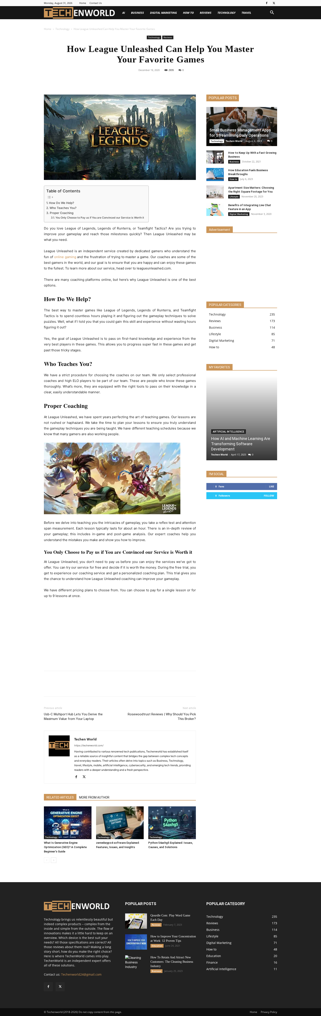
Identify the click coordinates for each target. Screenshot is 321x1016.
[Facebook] (266, 3)
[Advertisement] (120, 635)
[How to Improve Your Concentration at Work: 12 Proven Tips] (136, 942)
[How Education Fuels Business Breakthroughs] (215, 174)
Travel (246, 13)
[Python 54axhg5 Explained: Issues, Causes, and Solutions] (172, 822)
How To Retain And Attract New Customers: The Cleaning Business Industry (171, 962)
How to (188, 13)
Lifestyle (234, 196)
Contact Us (96, 3)
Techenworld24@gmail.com (81, 974)
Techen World (85, 739)
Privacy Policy (269, 1012)
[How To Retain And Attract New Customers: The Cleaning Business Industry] (136, 963)
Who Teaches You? (63, 208)
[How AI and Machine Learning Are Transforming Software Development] (241, 418)
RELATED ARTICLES (60, 797)
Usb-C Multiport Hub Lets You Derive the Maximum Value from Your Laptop (73, 716)
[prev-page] (46, 860)
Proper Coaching (61, 213)
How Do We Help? (61, 203)
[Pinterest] (165, 80)
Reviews (205, 13)
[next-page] (53, 860)
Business (137, 13)
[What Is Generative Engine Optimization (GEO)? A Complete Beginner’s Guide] (67, 822)
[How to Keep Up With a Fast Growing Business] (215, 157)
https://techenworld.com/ (89, 745)
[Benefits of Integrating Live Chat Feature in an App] (215, 209)
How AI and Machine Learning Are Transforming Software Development (240, 443)
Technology (226, 13)
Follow (269, 495)
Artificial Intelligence (228, 431)
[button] (272, 13)
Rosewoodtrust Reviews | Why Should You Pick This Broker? (162, 716)
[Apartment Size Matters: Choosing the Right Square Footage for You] (215, 191)
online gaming (65, 257)
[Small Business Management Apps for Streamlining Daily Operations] (241, 126)
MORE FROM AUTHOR (94, 797)
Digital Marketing (163, 13)
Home (82, 3)
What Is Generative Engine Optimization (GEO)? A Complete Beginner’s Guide (65, 847)
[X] (274, 3)
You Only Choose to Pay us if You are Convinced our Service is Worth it (99, 217)
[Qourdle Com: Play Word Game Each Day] (136, 921)
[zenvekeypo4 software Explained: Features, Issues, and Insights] (120, 822)
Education (157, 945)
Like (271, 486)
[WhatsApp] (175, 80)
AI (123, 13)
